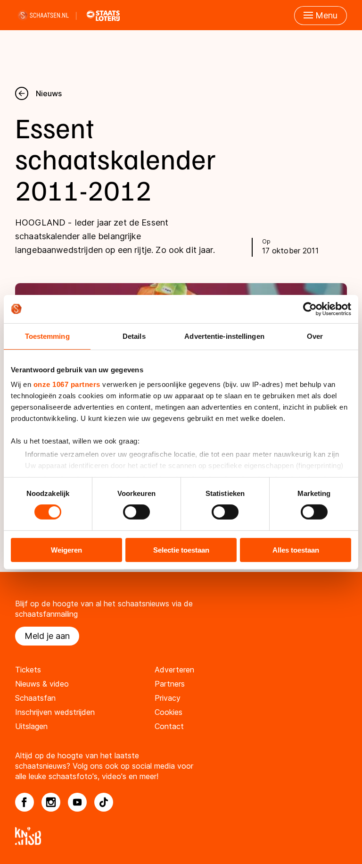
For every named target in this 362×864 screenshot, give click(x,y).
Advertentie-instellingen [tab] (224, 336)
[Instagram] (50, 802)
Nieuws (49, 93)
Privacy (168, 698)
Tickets (28, 669)
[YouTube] (77, 802)
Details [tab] (134, 336)
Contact (169, 726)
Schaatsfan (35, 698)
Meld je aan (47, 636)
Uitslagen (31, 726)
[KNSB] (181, 836)
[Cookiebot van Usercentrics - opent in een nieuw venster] (310, 309)
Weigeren (66, 550)
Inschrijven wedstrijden (55, 712)
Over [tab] (315, 336)
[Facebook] (24, 802)
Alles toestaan (295, 550)
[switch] (136, 512)
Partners (170, 683)
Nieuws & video (42, 683)
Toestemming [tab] (47, 336)
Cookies (168, 712)
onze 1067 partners (66, 384)
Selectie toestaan (181, 550)
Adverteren (174, 669)
